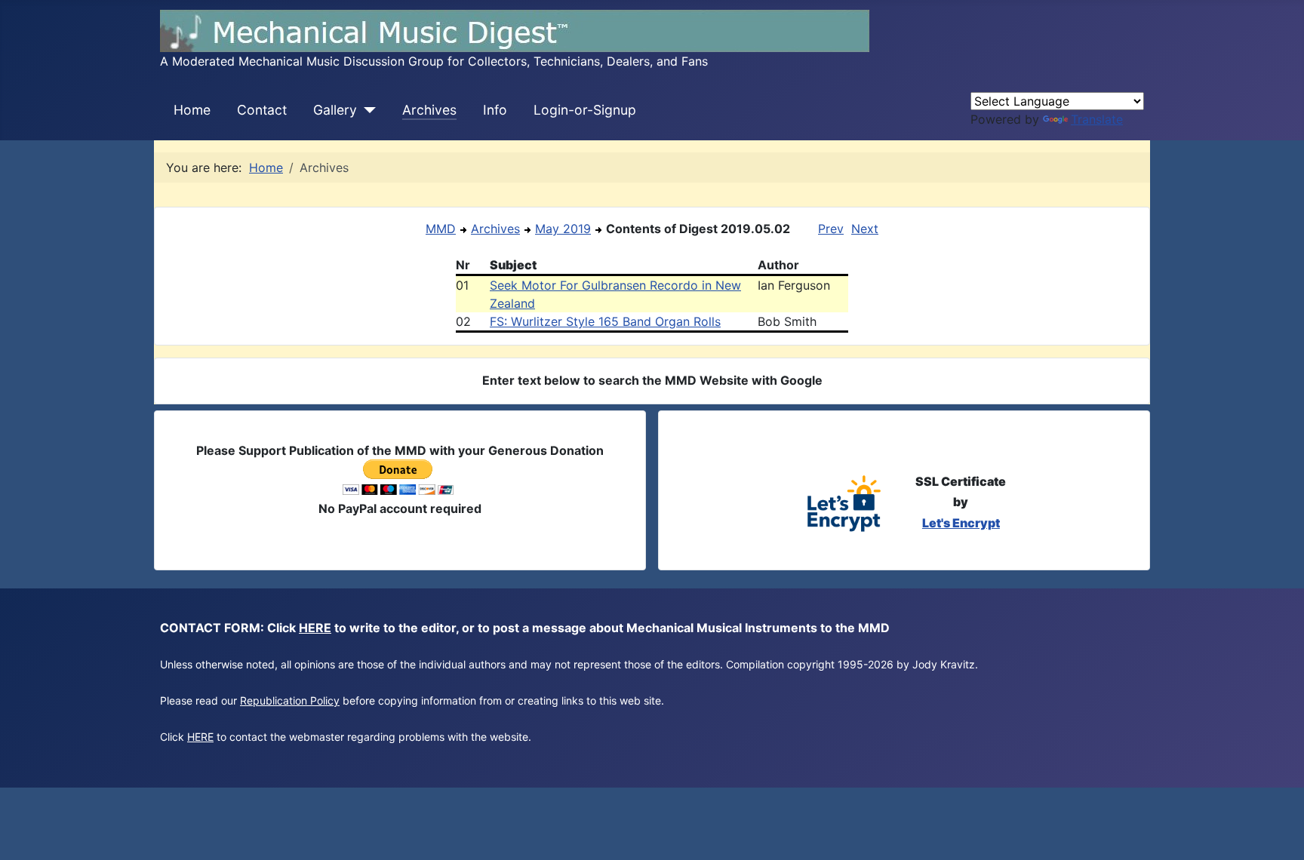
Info (495, 110)
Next (864, 228)
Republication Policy (290, 700)
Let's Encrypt (961, 522)
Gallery (335, 110)
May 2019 (563, 228)
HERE (315, 627)
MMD (441, 228)
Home (192, 110)
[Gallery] (366, 110)
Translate (1097, 119)
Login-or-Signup (585, 110)
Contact (262, 110)
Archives (429, 110)
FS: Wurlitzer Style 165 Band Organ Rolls (605, 321)
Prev (831, 228)
